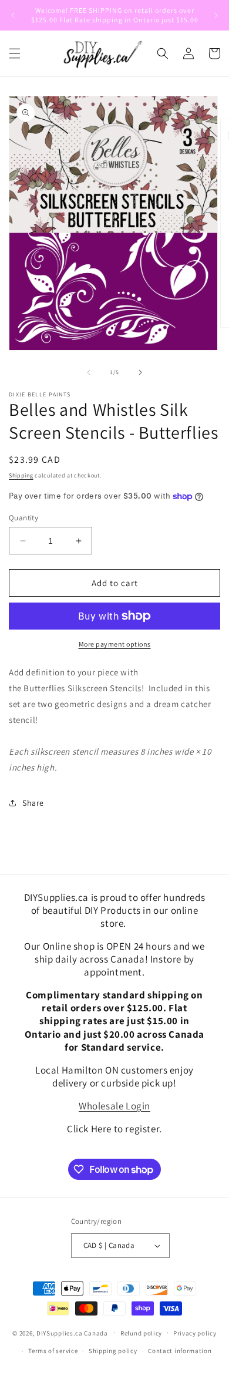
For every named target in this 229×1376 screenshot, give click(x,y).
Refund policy (141, 1333)
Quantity (23, 518)
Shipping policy (113, 1351)
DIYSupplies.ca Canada (72, 1332)
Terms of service (53, 1351)
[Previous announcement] (13, 15)
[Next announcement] (216, 15)
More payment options (115, 644)
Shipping (21, 475)
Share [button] (33, 803)
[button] (15, 53)
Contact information (179, 1351)
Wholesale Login (114, 1105)
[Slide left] (89, 372)
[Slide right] (140, 372)
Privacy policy (195, 1333)
